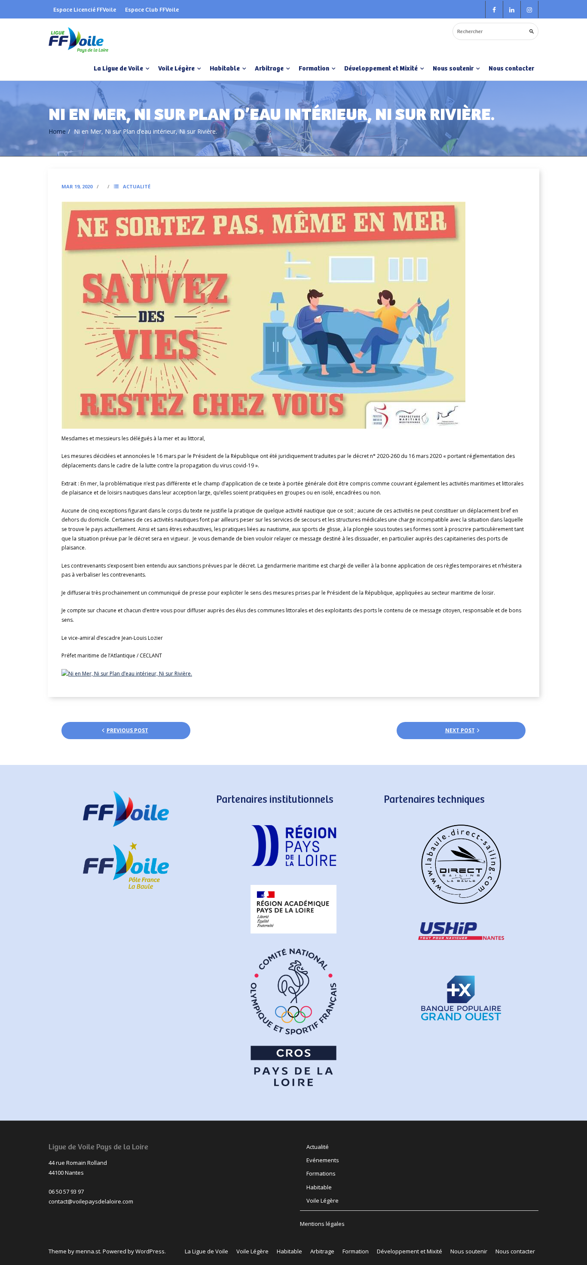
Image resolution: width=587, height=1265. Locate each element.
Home (57, 131)
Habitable (319, 1187)
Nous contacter (511, 68)
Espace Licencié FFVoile (84, 9)
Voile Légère (322, 1200)
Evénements (322, 1160)
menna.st (88, 1251)
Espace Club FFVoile (152, 9)
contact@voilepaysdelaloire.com (91, 1201)
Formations (321, 1173)
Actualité (136, 186)
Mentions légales (322, 1224)
